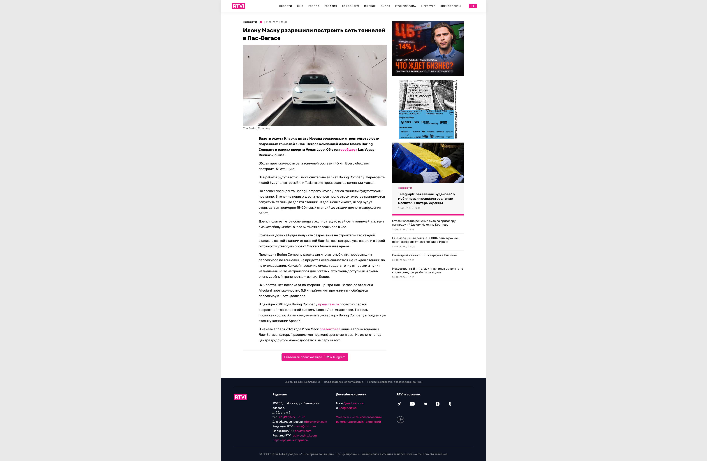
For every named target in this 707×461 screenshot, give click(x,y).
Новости (285, 6)
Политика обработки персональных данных (394, 381)
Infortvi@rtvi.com (315, 421)
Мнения (370, 6)
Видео (385, 6)
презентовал (330, 329)
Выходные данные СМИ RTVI (302, 381)
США (300, 6)
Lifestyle (428, 6)
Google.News (347, 408)
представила (328, 304)
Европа (313, 6)
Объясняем (350, 6)
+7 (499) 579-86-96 (292, 417)
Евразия (330, 6)
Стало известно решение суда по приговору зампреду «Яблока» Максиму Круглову (424, 222)
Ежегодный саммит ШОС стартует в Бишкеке (424, 255)
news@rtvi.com (305, 426)
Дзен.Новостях (354, 403)
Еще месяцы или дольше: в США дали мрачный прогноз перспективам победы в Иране (425, 239)
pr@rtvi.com (303, 431)
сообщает (348, 150)
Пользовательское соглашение (343, 381)
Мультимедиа (405, 6)
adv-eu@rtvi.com (305, 435)
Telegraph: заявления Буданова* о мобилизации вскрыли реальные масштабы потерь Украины (426, 198)
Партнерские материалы (290, 440)
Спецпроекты (450, 6)
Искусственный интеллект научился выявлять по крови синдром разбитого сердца (427, 270)
